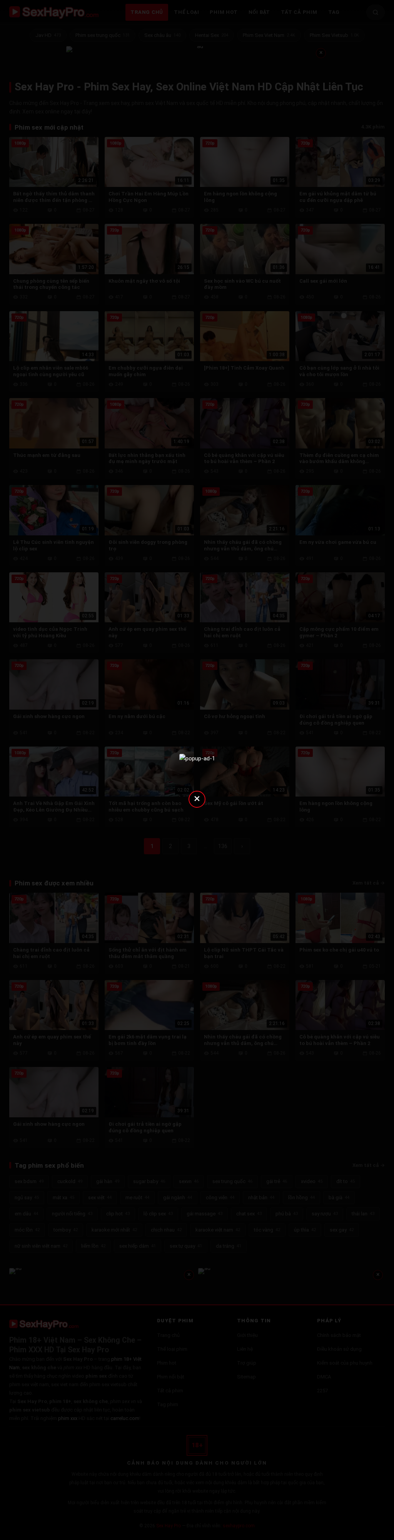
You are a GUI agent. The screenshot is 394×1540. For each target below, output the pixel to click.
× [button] (197, 798)
